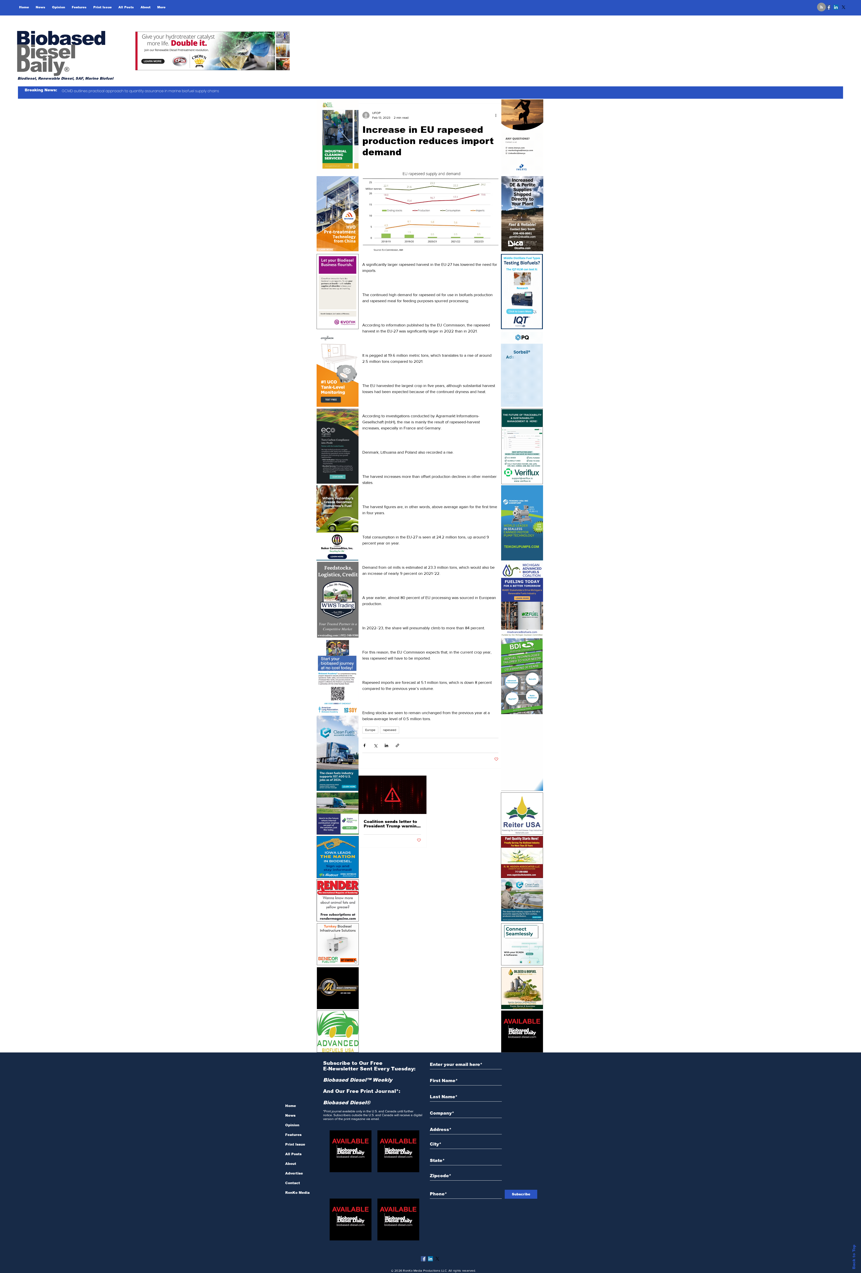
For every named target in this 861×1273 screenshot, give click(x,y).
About (290, 1164)
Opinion (292, 1125)
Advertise (294, 1173)
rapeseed (389, 730)
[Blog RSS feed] (821, 7)
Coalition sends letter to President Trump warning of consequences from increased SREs (391, 823)
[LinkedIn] (835, 7)
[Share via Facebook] (364, 745)
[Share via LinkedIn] (386, 745)
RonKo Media (297, 1192)
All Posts (293, 1154)
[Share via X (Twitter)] (375, 745)
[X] (843, 7)
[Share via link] (397, 745)
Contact (292, 1183)
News (290, 1115)
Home (290, 1106)
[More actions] (495, 115)
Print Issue (295, 1144)
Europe (370, 730)
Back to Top (854, 1257)
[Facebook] (828, 7)
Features (293, 1135)
